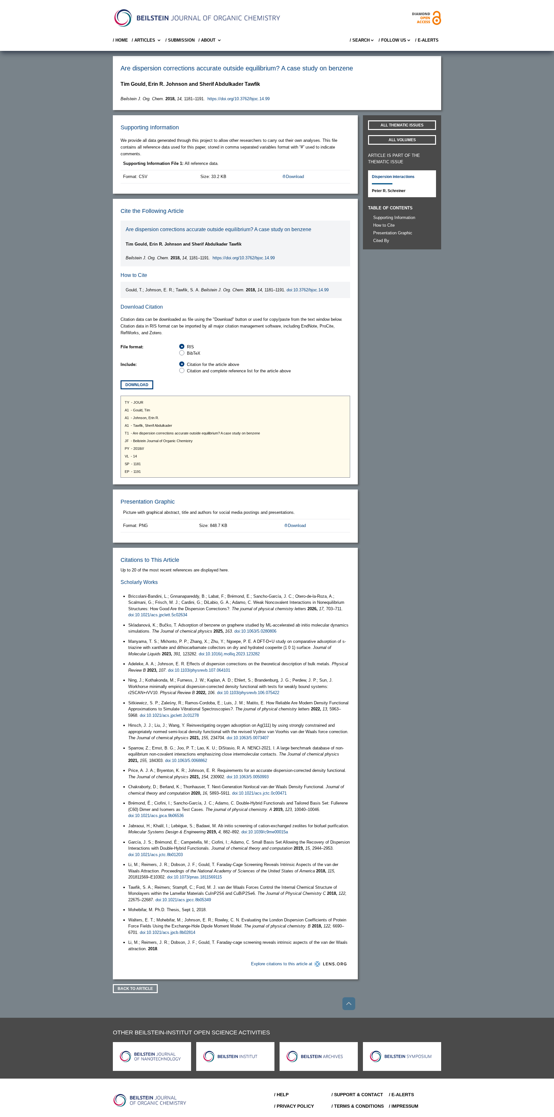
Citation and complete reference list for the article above (239, 370)
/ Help (281, 1094)
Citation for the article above (213, 364)
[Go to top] (348, 1003)
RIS (190, 346)
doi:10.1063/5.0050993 (248, 776)
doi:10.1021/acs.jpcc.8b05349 (183, 899)
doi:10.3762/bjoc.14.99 (308, 289)
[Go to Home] (150, 1100)
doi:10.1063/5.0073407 (248, 737)
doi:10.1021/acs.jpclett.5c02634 (157, 614)
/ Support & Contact (357, 1094)
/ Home (120, 40)
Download (295, 176)
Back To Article (135, 988)
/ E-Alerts (427, 40)
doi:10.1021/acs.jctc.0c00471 (259, 793)
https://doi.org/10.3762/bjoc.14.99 (238, 98)
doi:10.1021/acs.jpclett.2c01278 (169, 715)
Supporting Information (394, 217)
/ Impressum (403, 1106)
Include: (129, 364)
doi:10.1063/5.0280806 (255, 631)
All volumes (402, 140)
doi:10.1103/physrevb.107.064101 (199, 670)
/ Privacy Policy (294, 1106)
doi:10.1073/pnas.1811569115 (194, 877)
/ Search (360, 40)
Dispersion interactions (393, 176)
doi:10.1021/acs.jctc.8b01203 (155, 854)
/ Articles (143, 40)
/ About (206, 40)
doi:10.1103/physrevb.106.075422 (248, 692)
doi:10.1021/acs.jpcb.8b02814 (167, 932)
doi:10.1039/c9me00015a (264, 832)
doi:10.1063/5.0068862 (186, 760)
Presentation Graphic (392, 233)
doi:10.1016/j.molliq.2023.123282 (229, 654)
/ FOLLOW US (392, 40)
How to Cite (384, 225)
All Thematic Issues (402, 125)
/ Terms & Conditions (358, 1106)
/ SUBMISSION (180, 40)
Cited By (381, 240)
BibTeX (193, 353)
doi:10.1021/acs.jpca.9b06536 (156, 815)
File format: (132, 346)
